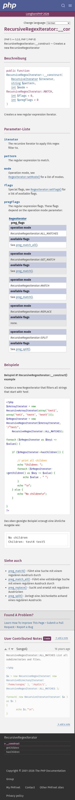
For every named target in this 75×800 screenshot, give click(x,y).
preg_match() (24, 271)
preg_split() (23, 349)
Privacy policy (15, 795)
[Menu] (70, 5)
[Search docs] (63, 5)
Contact (30, 787)
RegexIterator (18, 218)
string (16, 83)
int (13, 87)
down (12, 649)
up (6, 649)
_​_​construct (12, 743)
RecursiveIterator (24, 79)
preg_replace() (17, 587)
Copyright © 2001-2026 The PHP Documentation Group (36, 775)
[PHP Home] (10, 5)
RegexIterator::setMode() (24, 177)
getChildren (12, 747)
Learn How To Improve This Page (24, 623)
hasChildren (13, 752)
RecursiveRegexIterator (20, 737)
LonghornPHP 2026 (37, 13)
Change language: (35, 22)
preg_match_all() (26, 245)
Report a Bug (25, 627)
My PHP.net (13, 787)
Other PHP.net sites (52, 787)
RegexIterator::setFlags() (46, 189)
